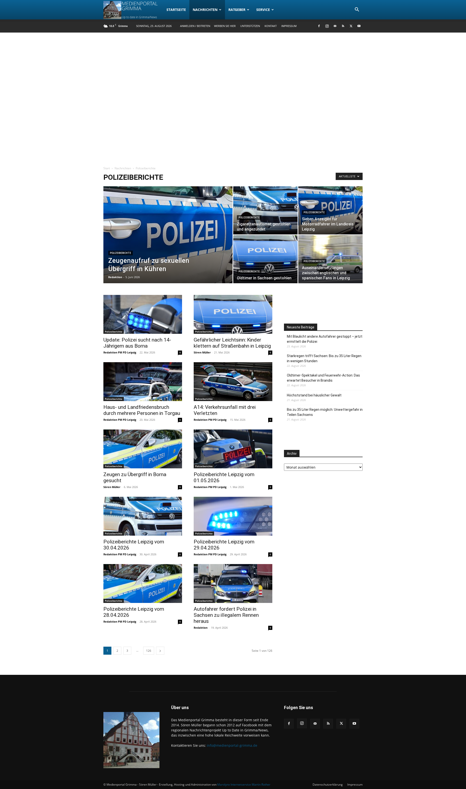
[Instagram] (327, 26)
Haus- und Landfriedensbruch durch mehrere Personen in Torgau (141, 410)
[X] (351, 26)
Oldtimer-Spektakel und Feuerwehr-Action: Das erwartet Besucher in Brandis (323, 377)
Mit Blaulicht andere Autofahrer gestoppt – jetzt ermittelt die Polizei (324, 338)
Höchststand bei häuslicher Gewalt (314, 395)
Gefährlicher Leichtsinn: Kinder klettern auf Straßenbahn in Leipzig (232, 343)
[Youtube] (359, 26)
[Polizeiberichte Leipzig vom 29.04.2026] (233, 516)
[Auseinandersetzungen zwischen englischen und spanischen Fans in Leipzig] (330, 259)
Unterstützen (250, 26)
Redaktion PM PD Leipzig (119, 352)
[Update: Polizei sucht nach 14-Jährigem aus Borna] (142, 314)
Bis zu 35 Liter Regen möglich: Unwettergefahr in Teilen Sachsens (325, 412)
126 (148, 651)
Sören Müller (202, 352)
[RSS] (343, 26)
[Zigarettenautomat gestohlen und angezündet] (265, 210)
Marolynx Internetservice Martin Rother (243, 784)
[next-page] (160, 651)
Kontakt (271, 26)
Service (263, 9)
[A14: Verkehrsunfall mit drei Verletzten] (233, 381)
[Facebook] (319, 26)
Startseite (176, 9)
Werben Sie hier (225, 26)
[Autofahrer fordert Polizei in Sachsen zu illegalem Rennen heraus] (233, 583)
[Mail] (335, 26)
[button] (357, 10)
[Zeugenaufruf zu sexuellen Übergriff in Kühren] (168, 242)
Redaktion (115, 277)
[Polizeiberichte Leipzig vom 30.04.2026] (142, 516)
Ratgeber (236, 9)
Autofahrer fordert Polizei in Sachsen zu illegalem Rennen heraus (226, 615)
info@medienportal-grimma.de (232, 745)
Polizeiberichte (120, 253)
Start (106, 168)
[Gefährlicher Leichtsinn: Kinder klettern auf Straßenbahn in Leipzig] (233, 314)
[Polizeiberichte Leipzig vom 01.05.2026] (233, 448)
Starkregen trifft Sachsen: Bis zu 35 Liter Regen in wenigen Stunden (324, 358)
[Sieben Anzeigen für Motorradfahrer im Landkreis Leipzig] (330, 210)
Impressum (289, 26)
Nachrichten (205, 9)
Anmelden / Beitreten (195, 26)
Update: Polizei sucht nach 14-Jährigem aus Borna (137, 343)
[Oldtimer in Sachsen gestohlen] (265, 259)
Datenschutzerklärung (328, 784)
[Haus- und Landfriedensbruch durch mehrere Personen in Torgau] (142, 381)
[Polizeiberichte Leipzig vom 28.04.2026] (142, 583)
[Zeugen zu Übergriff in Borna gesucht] (142, 448)
